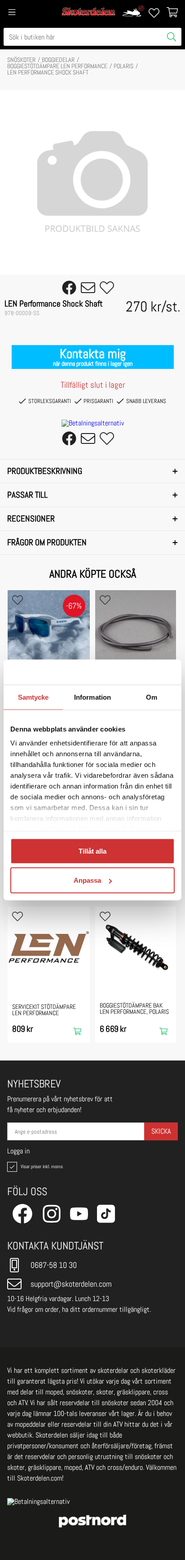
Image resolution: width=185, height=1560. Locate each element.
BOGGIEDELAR (58, 60)
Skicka (161, 1131)
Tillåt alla (92, 850)
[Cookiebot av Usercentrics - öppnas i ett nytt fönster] (135, 672)
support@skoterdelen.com (71, 1284)
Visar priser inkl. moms (41, 1166)
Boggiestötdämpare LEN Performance (57, 66)
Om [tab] (151, 697)
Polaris (123, 66)
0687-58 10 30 (54, 1265)
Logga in (18, 1151)
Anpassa (87, 880)
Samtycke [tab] (33, 697)
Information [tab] (92, 697)
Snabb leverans (146, 401)
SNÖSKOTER (21, 60)
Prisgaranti (98, 401)
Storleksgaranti (49, 401)
